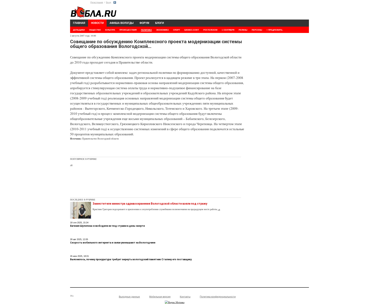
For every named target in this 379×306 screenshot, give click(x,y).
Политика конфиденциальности (218, 296)
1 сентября (228, 30)
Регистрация (96, 2)
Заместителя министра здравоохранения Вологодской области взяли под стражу (150, 203)
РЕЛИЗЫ (243, 30)
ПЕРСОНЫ (257, 30)
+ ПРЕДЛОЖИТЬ (274, 30)
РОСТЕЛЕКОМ (210, 30)
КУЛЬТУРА (110, 30)
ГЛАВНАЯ (79, 23)
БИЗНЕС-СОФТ (191, 30)
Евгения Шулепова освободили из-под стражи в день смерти (107, 226)
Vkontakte (115, 2)
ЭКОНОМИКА (162, 30)
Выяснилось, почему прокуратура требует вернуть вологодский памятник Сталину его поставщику (131, 259)
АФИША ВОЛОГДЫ (122, 23)
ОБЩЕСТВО (95, 30)
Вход (108, 2)
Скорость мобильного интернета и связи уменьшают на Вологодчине (112, 242)
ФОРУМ (144, 23)
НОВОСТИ (97, 23)
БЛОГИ (159, 23)
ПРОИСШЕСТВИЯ (128, 30)
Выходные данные (129, 296)
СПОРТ (176, 30)
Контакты (185, 296)
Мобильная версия (160, 296)
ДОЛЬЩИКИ (79, 30)
